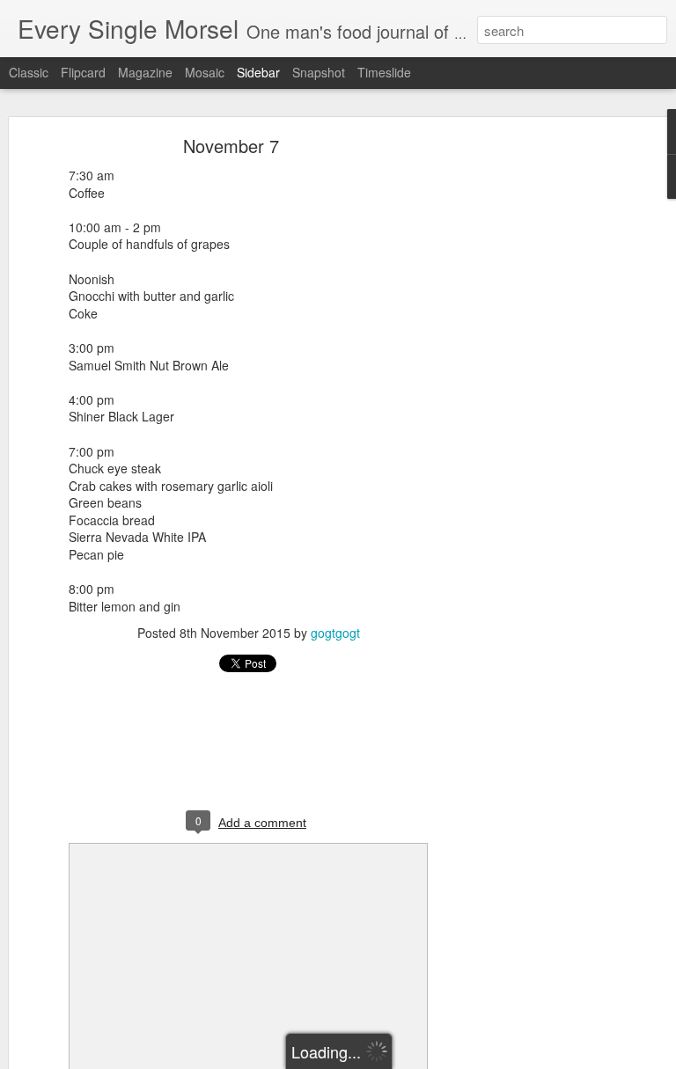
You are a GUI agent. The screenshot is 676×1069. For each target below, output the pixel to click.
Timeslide (384, 72)
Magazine (145, 72)
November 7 (231, 145)
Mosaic (204, 72)
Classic (28, 72)
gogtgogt (335, 632)
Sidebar (258, 72)
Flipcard (83, 72)
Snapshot (318, 72)
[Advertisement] (525, 419)
